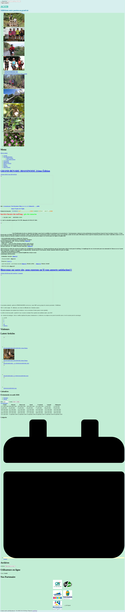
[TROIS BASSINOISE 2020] (10, 71)
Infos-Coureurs (6, 167)
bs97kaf (15, 174)
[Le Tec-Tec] (13, 117)
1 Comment (20, 273)
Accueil (5, 155)
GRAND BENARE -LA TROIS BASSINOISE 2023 (15, 375)
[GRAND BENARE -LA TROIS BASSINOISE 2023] (13, 41)
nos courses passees (10, 159)
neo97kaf (35, 610)
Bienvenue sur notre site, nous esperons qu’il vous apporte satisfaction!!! (36, 269)
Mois (2, 401)
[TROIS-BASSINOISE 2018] (10, 72)
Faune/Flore (6, 162)
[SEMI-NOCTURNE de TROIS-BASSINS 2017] (13, 102)
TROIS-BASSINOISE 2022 (10, 388)
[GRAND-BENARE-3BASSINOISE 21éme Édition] (13, 26)
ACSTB (4, 6)
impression (4, 403)
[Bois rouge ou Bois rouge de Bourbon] (13, 131)
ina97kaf (15, 273)
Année (10, 401)
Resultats (5, 166)
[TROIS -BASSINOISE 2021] (13, 70)
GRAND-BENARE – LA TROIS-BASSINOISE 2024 (16, 363)
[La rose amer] (13, 146)
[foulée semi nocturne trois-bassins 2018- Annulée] (15, 73)
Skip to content (4, 153)
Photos (5, 164)
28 (4, 324)
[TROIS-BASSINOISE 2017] (13, 88)
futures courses (9, 158)
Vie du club (6, 160)
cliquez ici (15, 256)
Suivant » (5, 325)
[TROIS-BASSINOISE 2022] (13, 55)
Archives (3, 566)
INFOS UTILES (7, 163)
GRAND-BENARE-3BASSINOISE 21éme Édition (25, 171)
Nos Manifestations (7, 157)
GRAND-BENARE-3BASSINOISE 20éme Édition (15, 360)
